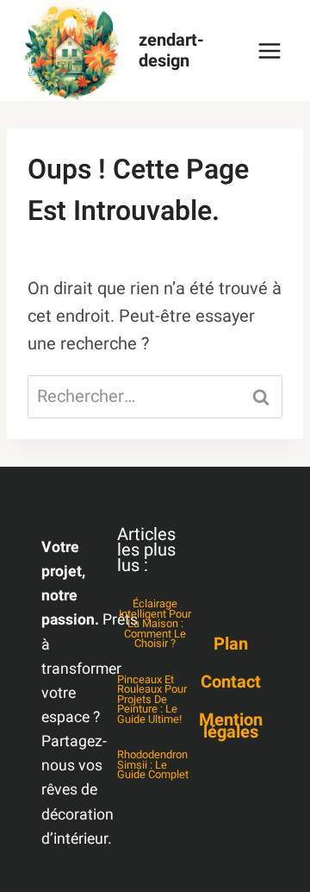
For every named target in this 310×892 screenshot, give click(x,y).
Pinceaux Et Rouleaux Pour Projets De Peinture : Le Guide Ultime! (152, 699)
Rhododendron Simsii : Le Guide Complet (153, 764)
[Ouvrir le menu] (269, 50)
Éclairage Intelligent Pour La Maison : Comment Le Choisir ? (155, 623)
